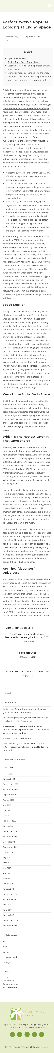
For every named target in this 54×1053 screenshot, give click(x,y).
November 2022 (10, 789)
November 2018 (10, 925)
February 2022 (9, 821)
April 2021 (7, 873)
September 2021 (10, 847)
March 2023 (8, 774)
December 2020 (10, 894)
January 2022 (9, 826)
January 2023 (9, 779)
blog (5, 947)
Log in (5, 977)
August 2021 (8, 852)
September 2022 (11, 794)
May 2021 (7, 868)
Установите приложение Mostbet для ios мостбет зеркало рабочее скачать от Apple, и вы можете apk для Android (27, 729)
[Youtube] (41, 1034)
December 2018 (10, 920)
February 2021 (9, 884)
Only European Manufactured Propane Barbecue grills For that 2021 (27, 636)
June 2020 (7, 904)
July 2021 (7, 857)
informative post (11, 247)
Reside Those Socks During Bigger (24, 62)
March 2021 (8, 878)
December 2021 (10, 831)
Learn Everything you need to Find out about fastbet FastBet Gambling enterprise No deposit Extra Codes (25, 746)
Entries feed (8, 980)
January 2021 (8, 889)
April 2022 (7, 810)
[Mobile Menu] (49, 6)
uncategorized (10, 957)
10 (4, 941)
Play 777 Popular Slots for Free (17, 738)
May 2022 (7, 805)
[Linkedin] (27, 1034)
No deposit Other (27, 652)
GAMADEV (19, 1047)
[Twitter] (34, 1034)
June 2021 (7, 863)
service (6, 952)
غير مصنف (11, 40)
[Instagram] (19, 1034)
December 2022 (10, 784)
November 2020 (10, 899)
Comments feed (10, 984)
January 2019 (8, 915)
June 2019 (7, 910)
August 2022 (8, 800)
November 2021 (10, 836)
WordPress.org (10, 987)
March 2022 (8, 815)
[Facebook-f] (12, 1034)
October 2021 (9, 842)
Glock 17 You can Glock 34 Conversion (27, 671)
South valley (12, 36)
